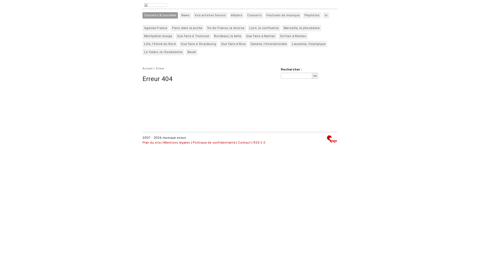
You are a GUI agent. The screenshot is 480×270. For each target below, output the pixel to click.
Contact (244, 142)
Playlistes (312, 15)
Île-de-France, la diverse (225, 28)
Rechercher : (291, 69)
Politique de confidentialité (214, 142)
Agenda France (155, 28)
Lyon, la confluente (264, 28)
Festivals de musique (282, 15)
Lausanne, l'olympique (309, 44)
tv (326, 15)
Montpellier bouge (158, 36)
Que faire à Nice (233, 44)
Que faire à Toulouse (193, 36)
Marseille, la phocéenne (302, 28)
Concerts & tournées (160, 15)
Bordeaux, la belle (227, 36)
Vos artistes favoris (210, 15)
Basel (192, 52)
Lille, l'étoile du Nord (160, 44)
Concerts (254, 15)
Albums (236, 15)
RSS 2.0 (260, 142)
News (185, 15)
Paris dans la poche (187, 28)
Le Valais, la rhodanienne (163, 52)
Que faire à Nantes (260, 36)
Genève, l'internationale (269, 44)
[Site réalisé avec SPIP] (332, 139)
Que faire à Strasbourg (198, 44)
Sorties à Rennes (293, 36)
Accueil (147, 68)
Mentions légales (177, 142)
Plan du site (151, 142)
